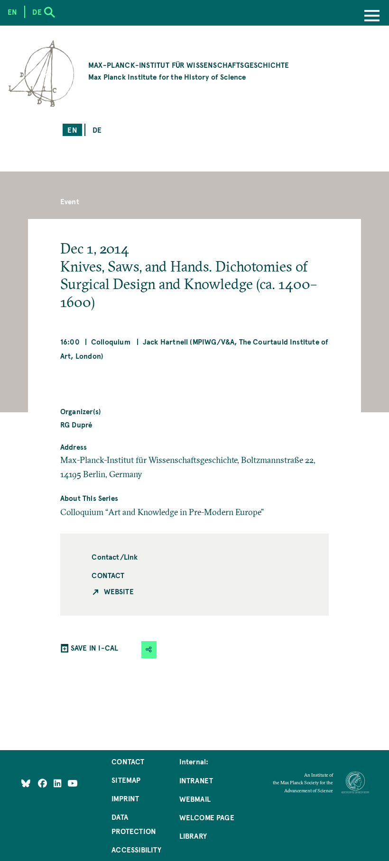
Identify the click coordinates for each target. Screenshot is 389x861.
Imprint (125, 798)
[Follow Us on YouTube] (72, 783)
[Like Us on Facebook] (43, 783)
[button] (149, 649)
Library (193, 836)
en (72, 130)
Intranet (196, 780)
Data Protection (133, 824)
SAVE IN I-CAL (94, 648)
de (97, 130)
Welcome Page (206, 817)
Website (119, 591)
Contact (108, 575)
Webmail (195, 799)
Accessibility (136, 849)
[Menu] (372, 16)
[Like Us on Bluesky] (25, 783)
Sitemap (125, 780)
